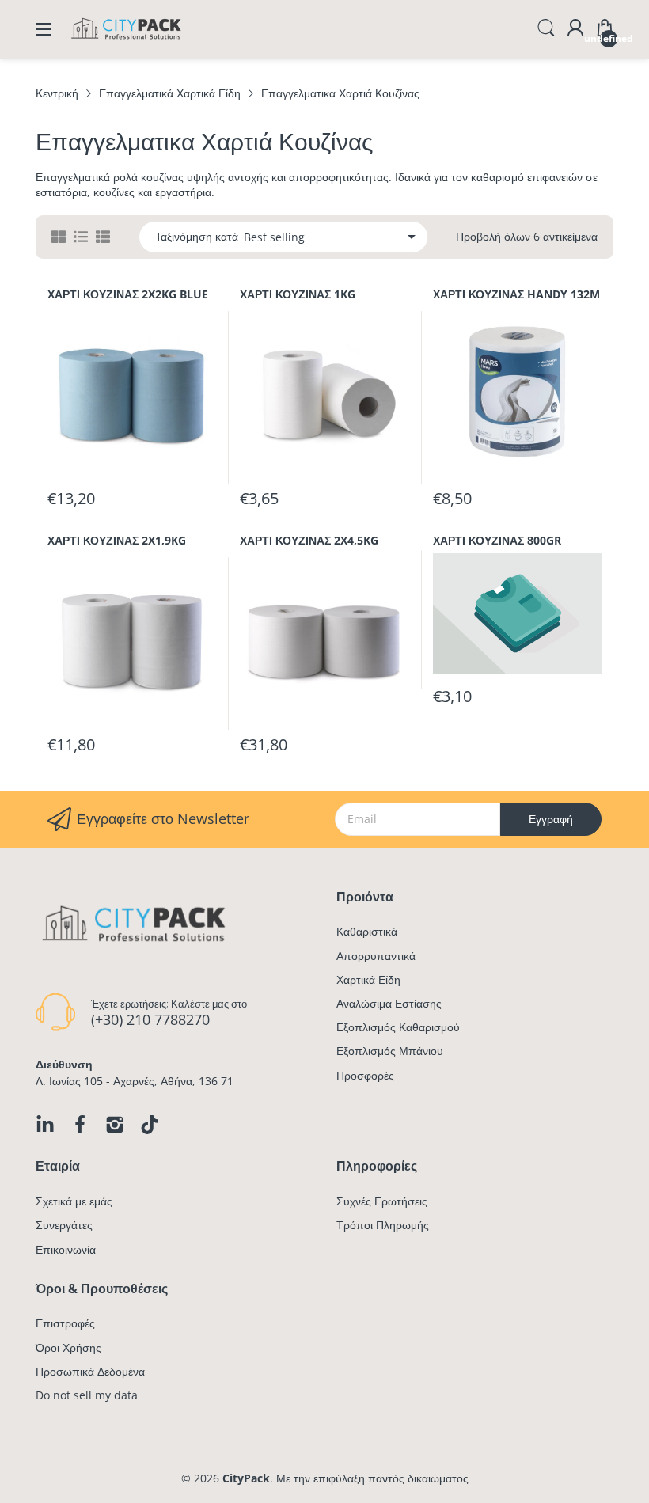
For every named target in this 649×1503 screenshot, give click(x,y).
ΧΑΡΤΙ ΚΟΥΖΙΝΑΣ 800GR (497, 540)
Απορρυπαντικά (376, 955)
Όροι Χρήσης (68, 1347)
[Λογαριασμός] (575, 29)
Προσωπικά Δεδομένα (90, 1371)
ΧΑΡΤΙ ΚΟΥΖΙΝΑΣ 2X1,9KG (116, 540)
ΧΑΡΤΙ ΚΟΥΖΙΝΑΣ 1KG (297, 294)
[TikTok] (149, 1124)
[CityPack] (126, 43)
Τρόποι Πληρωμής (382, 1224)
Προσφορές (365, 1075)
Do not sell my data (87, 1394)
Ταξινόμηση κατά (196, 237)
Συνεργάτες (64, 1224)
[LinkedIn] (45, 1124)
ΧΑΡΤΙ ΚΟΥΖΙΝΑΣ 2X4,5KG (309, 540)
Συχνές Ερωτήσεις (381, 1201)
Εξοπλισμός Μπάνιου (389, 1050)
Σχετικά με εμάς (74, 1201)
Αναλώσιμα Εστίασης (389, 1003)
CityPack (246, 1478)
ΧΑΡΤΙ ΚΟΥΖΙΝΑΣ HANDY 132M (516, 294)
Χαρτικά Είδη (368, 979)
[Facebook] (79, 1124)
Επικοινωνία (66, 1249)
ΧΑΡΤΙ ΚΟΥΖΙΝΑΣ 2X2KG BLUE (127, 294)
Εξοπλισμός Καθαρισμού (398, 1026)
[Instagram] (114, 1124)
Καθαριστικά (366, 931)
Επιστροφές (65, 1322)
